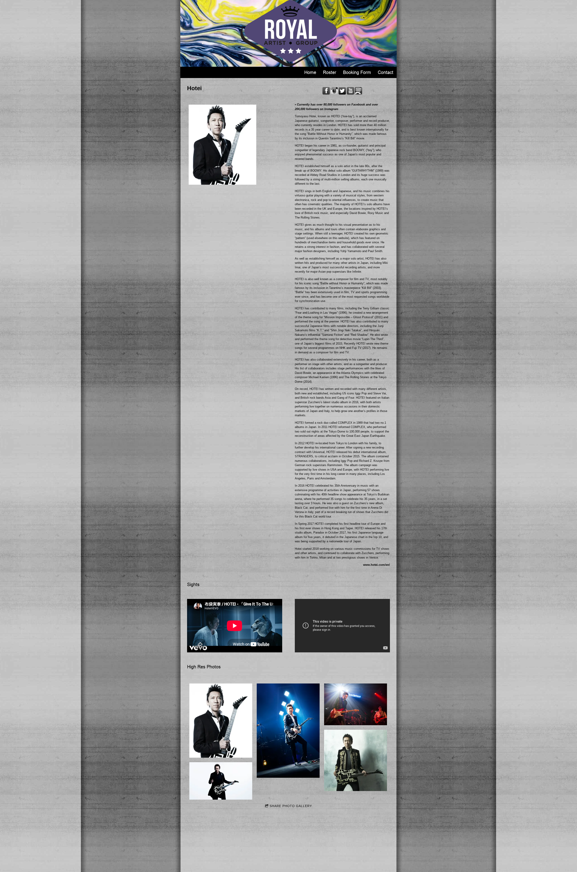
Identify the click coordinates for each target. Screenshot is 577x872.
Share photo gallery (291, 806)
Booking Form (357, 72)
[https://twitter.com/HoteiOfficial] (342, 91)
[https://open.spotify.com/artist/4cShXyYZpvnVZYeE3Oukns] (359, 91)
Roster (329, 72)
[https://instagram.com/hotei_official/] (334, 91)
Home (310, 72)
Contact (385, 72)
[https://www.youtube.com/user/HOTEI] (350, 91)
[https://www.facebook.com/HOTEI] (326, 91)
